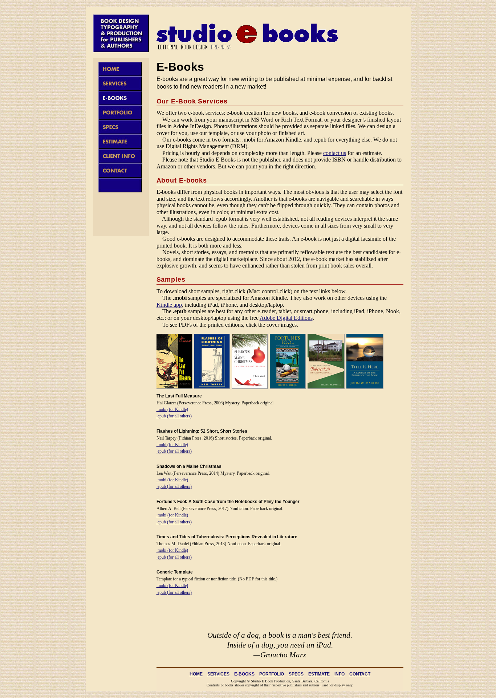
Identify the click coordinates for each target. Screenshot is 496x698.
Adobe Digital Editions (286, 318)
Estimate (319, 674)
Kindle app (169, 305)
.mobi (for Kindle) (172, 409)
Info (339, 674)
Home (196, 674)
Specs (296, 674)
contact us (334, 153)
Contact (359, 674)
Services (218, 674)
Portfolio (271, 674)
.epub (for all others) (174, 416)
